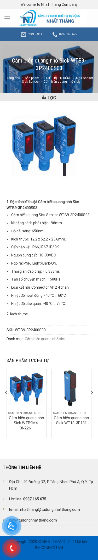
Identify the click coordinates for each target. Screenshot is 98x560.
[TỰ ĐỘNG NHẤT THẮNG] (52, 18)
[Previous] (6, 403)
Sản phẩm (32, 78)
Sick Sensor (84, 78)
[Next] (91, 403)
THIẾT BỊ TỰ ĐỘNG (57, 78)
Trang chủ (12, 78)
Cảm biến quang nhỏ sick (62, 81)
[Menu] (7, 18)
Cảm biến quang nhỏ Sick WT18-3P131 (71, 420)
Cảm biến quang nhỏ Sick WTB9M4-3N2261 (26, 423)
